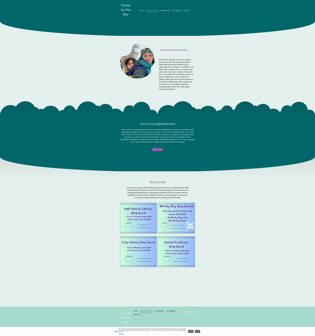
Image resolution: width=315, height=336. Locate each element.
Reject (197, 331)
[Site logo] (125, 19)
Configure (121, 334)
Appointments (157, 150)
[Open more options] (192, 10)
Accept (191, 331)
